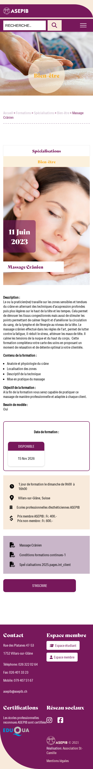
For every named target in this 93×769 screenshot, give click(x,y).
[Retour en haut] (83, 758)
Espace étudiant (65, 645)
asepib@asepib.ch (15, 691)
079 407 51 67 (23, 680)
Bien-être (63, 113)
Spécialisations (44, 113)
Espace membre (64, 657)
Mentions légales (57, 760)
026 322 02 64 (28, 664)
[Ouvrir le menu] (83, 25)
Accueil (8, 113)
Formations (23, 113)
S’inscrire (39, 585)
